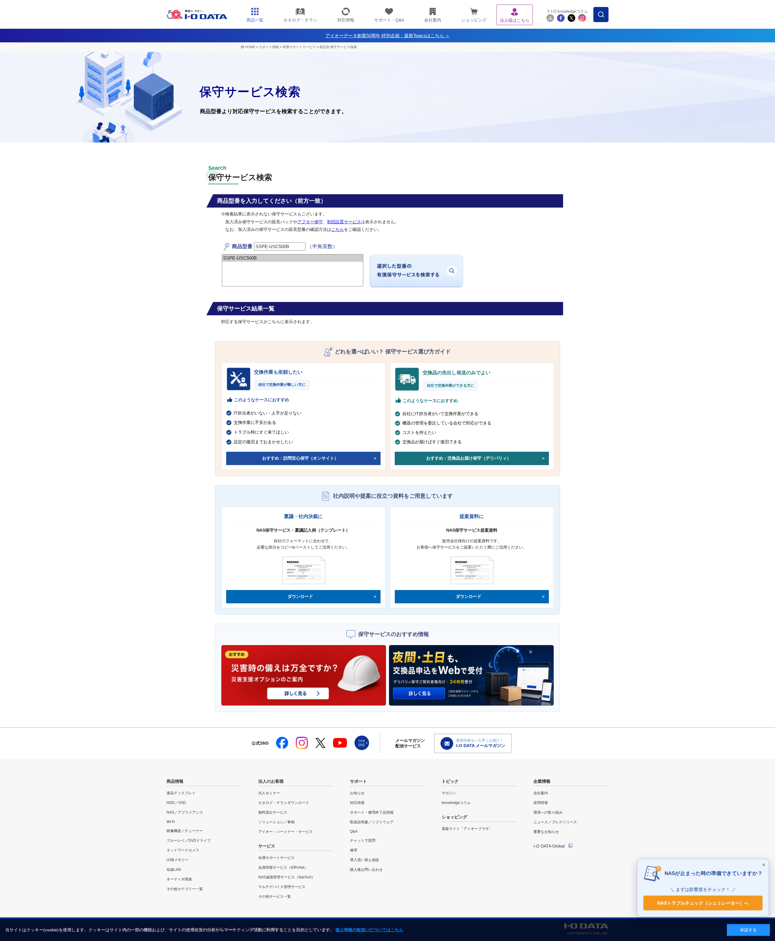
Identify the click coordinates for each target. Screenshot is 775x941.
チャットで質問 (362, 840)
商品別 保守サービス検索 (338, 47)
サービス (266, 846)
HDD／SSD (176, 803)
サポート (358, 781)
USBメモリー (178, 860)
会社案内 (540, 793)
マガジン (449, 793)
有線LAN (174, 869)
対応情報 (357, 803)
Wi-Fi (171, 822)
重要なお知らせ (546, 832)
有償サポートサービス (299, 47)
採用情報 (540, 803)
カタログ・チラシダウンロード (283, 803)
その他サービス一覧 (274, 896)
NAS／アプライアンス (185, 812)
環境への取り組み (547, 812)
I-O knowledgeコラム (569, 11)
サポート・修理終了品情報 (372, 812)
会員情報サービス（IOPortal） (283, 867)
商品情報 (175, 781)
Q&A (354, 831)
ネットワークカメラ (183, 850)
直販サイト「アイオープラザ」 (467, 829)
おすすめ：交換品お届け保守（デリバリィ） (468, 458)
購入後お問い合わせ (366, 869)
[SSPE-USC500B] (292, 258)
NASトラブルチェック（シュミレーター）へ (703, 902)
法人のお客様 (271, 781)
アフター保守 (310, 221)
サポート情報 (269, 47)
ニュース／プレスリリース (555, 822)
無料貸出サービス (272, 812)
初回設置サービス (344, 221)
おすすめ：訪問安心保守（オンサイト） (300, 458)
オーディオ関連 (179, 879)
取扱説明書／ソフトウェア (372, 822)
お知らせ (357, 793)
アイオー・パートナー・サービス (285, 832)
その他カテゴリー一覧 (185, 889)
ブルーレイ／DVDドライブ (189, 840)
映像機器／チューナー (185, 831)
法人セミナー (269, 793)
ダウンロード (300, 596)
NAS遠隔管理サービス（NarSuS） (286, 877)
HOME (250, 47)
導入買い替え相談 (364, 860)
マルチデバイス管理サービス (281, 887)
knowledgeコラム (456, 803)
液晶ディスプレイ (181, 793)
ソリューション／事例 (276, 822)
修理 (353, 850)
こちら (337, 229)
